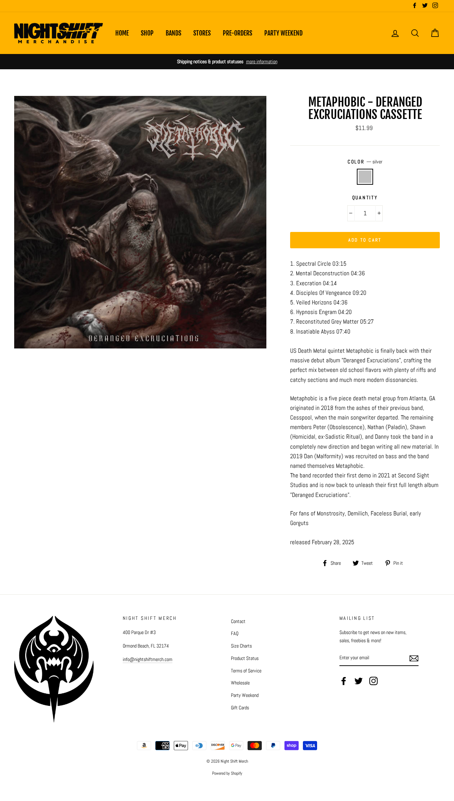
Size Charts (241, 646)
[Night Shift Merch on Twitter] (358, 681)
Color (365, 162)
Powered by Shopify (227, 773)
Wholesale (240, 683)
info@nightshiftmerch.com (147, 659)
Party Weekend (283, 33)
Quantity (365, 198)
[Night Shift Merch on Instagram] (373, 681)
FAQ (234, 633)
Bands (173, 33)
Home (122, 33)
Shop (147, 33)
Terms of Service (246, 670)
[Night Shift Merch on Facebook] (343, 681)
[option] (227, 62)
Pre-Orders (237, 33)
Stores (202, 33)
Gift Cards (240, 707)
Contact (238, 621)
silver (365, 176)
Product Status (245, 658)
